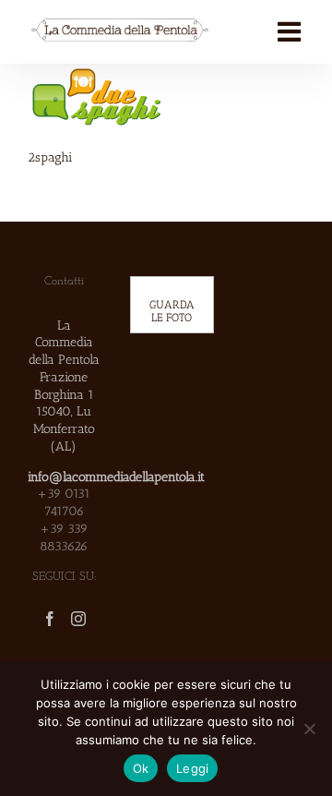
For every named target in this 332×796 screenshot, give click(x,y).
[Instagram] (78, 618)
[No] (309, 728)
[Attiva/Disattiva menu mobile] (291, 31)
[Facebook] (49, 618)
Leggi (192, 768)
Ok (141, 768)
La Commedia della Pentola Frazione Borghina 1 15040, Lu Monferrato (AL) (64, 385)
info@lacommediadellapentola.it (116, 476)
